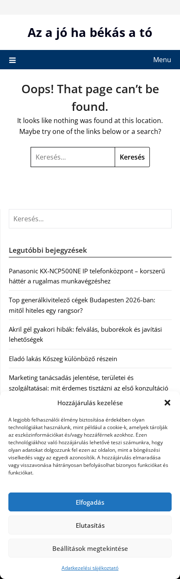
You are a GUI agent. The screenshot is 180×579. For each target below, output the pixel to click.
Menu (162, 59)
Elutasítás (90, 525)
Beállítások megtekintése (90, 548)
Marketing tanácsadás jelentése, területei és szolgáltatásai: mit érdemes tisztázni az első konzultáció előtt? (88, 387)
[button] (167, 402)
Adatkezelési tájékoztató (90, 567)
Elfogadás (90, 502)
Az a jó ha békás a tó (90, 32)
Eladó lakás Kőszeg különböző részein (63, 358)
